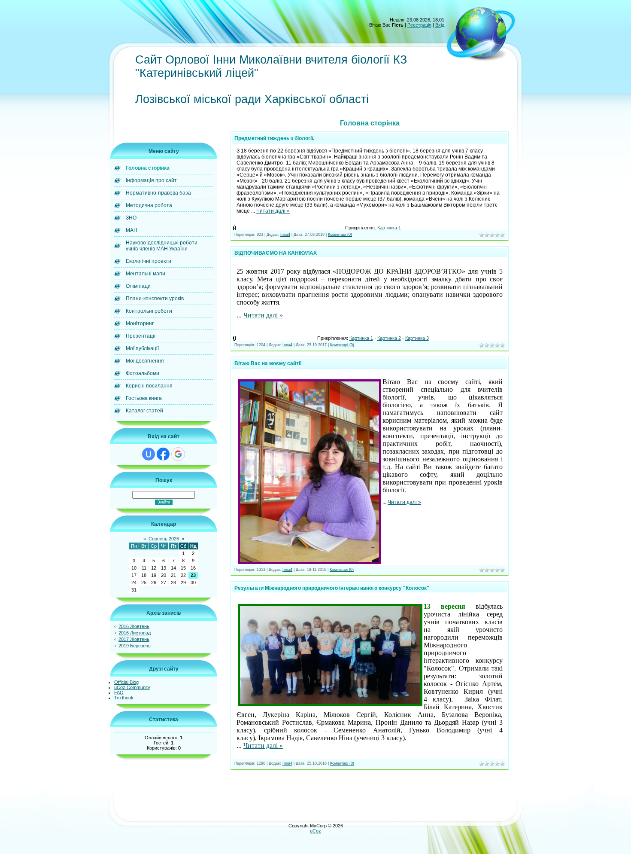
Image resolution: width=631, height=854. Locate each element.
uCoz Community (132, 687)
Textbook (123, 697)
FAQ (119, 692)
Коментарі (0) (340, 234)
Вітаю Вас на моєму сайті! (268, 363)
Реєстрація (419, 24)
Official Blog (126, 682)
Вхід (439, 24)
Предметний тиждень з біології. (274, 138)
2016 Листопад (134, 632)
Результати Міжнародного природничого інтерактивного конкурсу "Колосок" (331, 588)
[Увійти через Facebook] (163, 454)
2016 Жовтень (133, 626)
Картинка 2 (389, 338)
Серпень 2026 (164, 538)
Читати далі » (273, 211)
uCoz (315, 830)
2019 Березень (134, 645)
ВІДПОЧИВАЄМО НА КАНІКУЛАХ (275, 253)
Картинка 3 (417, 338)
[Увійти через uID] (148, 454)
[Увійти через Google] (178, 454)
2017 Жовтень (133, 639)
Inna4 (285, 234)
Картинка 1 (389, 227)
